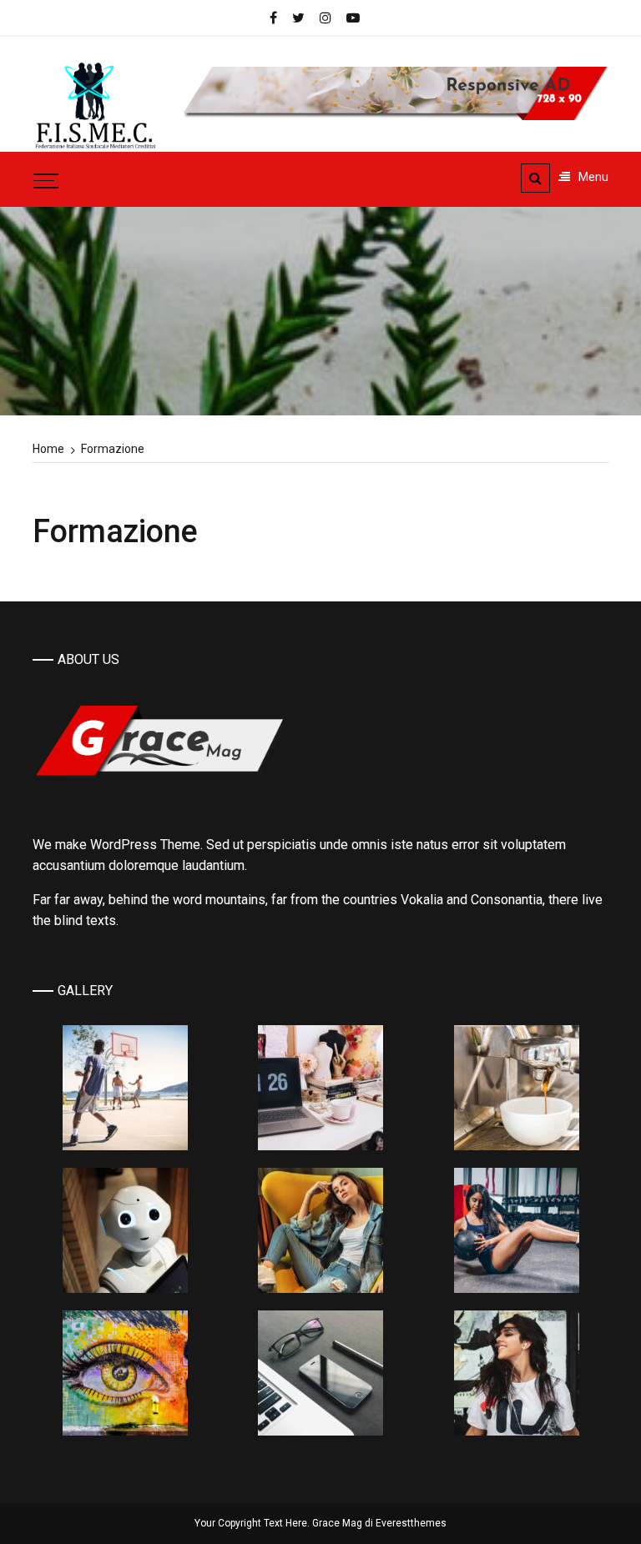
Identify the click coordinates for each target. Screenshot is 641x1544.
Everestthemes (411, 1523)
